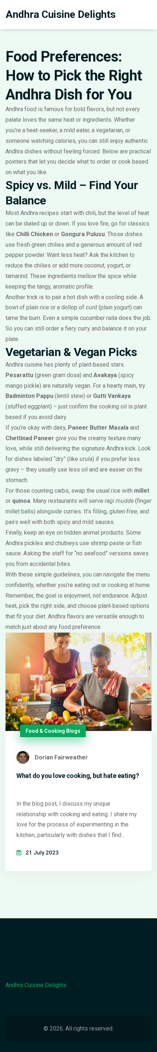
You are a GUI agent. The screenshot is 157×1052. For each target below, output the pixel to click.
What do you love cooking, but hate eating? (77, 775)
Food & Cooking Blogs (53, 731)
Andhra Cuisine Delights (60, 14)
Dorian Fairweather (61, 757)
